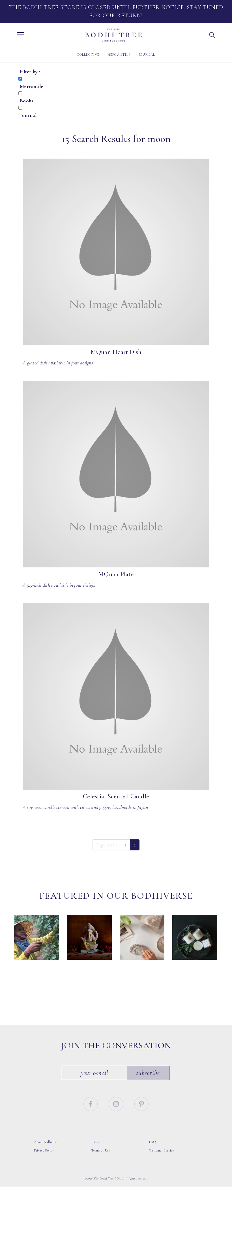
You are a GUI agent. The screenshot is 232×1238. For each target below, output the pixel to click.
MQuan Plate (116, 574)
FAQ (152, 1142)
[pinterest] (141, 1103)
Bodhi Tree (113, 35)
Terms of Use (100, 1150)
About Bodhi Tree (46, 1142)
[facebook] (91, 1103)
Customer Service (161, 1150)
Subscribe (148, 1073)
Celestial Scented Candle (116, 796)
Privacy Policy (44, 1150)
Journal (147, 55)
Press (95, 1142)
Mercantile (119, 55)
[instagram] (116, 1103)
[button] (212, 35)
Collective (88, 55)
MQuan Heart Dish (116, 352)
